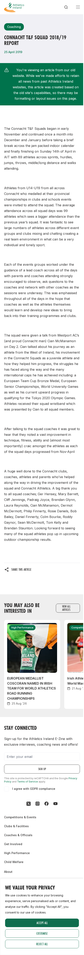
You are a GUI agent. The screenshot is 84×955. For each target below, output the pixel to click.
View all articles (66, 608)
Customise (42, 933)
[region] (42, 917)
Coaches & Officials (18, 835)
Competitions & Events (20, 817)
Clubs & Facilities (16, 826)
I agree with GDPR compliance (33, 788)
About (8, 871)
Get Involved (13, 844)
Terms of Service (27, 781)
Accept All (42, 922)
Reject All (42, 944)
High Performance (17, 853)
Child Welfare (13, 862)
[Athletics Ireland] (14, 7)
